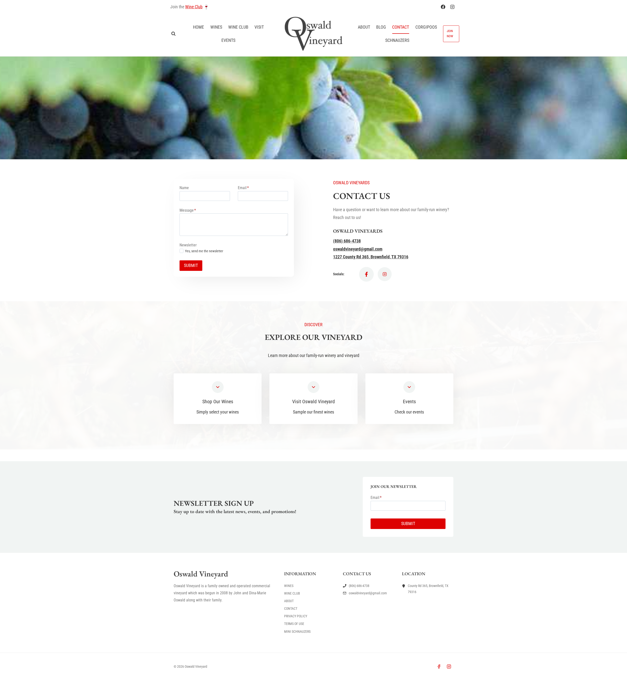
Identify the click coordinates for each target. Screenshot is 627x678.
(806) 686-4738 (347, 240)
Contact (400, 27)
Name (184, 187)
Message (188, 210)
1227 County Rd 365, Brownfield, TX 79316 (370, 256)
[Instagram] (452, 6)
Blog (381, 27)
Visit (259, 27)
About (364, 27)
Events (228, 40)
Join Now (450, 33)
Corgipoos (426, 27)
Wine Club (194, 6)
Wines (216, 27)
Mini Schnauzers (297, 631)
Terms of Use (294, 624)
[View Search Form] (173, 33)
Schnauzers (397, 40)
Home (198, 27)
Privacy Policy (295, 616)
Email (243, 187)
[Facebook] (443, 6)
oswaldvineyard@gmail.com (357, 249)
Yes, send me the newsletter (204, 251)
